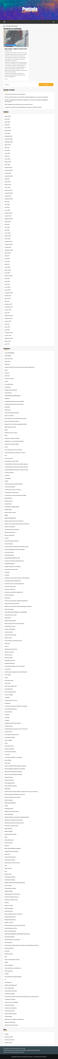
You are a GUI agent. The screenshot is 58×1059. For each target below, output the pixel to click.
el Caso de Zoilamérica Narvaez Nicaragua (15, 549)
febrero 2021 (8, 270)
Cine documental (9, 458)
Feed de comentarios (10, 1039)
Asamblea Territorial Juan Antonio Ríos (14, 404)
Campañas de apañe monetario (12, 438)
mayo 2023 (7, 204)
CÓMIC (6, 481)
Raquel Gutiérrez (9, 911)
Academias (7, 364)
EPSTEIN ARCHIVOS (10, 563)
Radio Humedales (9, 908)
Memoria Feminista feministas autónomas (15, 794)
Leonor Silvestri (8, 711)
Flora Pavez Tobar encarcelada (12, 603)
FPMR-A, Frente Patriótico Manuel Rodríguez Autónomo (18, 606)
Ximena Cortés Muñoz (10, 1022)
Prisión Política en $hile (10, 888)
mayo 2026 (7, 122)
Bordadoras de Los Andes (11, 432)
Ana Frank (7, 375)
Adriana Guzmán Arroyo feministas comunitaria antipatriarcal (19, 367)
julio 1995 (7, 324)
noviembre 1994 (9, 332)
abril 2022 (7, 230)
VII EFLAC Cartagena (10, 993)
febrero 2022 (8, 235)
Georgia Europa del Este (10, 620)
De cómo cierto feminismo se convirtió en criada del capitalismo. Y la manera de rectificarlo (26, 97)
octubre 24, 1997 (9, 50)
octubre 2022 (8, 216)
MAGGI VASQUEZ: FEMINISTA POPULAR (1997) (16, 49)
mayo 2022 (7, 227)
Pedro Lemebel (8, 868)
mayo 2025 (7, 153)
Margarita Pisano (9, 777)
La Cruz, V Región (9, 694)
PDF (6, 865)
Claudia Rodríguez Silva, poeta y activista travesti (16, 469)
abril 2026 (7, 124)
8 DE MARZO (8, 355)
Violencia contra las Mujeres (11, 1002)
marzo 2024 (7, 181)
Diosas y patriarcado (9, 535)
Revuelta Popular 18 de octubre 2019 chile (15, 925)
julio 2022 (7, 224)
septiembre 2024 (9, 176)
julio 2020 (7, 278)
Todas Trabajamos (9, 965)
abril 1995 (7, 329)
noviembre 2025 (9, 139)
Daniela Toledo (8, 509)
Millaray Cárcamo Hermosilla (12, 811)
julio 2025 (7, 147)
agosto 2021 (8, 253)
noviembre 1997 (9, 307)
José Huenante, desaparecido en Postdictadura (16, 672)
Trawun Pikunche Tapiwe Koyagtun (13, 976)
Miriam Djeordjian (9, 814)
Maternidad (7, 788)
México (6, 805)
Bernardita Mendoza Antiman (12, 421)
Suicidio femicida (9, 953)
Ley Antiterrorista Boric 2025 (12, 734)
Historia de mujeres (9, 652)
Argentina (7, 398)
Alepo (6, 370)
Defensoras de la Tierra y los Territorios (14, 521)
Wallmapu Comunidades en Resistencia (14, 1019)
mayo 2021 (7, 261)
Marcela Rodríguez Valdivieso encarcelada (15, 768)
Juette (6, 677)
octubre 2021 (8, 247)
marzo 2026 (7, 127)
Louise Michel (8, 760)
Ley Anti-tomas (8, 731)
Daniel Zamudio (8, 498)
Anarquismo (8, 387)
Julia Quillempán (9, 689)
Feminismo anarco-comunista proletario (14, 583)
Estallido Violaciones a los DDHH (12, 566)
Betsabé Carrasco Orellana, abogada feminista (16, 424)
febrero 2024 (8, 184)
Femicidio (7, 575)
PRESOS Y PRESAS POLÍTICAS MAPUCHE (15, 882)
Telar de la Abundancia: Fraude (12, 959)
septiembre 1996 (9, 315)
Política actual (8, 874)
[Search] (53, 22)
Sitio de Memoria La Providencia (12, 939)
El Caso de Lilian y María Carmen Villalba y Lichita (16, 546)
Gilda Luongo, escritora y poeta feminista (14, 623)
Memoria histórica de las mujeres (13, 797)
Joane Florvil (8, 669)
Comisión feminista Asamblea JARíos (14, 484)
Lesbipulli (7, 720)
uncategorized (8, 982)
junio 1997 (7, 312)
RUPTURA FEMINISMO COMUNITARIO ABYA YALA (17, 934)
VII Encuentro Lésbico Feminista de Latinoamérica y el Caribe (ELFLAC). (22, 996)
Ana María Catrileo (9, 378)
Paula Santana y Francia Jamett (12, 862)
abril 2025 (7, 156)
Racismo (7, 902)
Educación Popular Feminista (12, 541)
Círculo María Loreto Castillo (11, 461)
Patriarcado (7, 854)
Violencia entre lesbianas (11, 1008)
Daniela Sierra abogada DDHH (12, 506)
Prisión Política (8, 885)
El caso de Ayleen (9, 543)
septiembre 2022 (9, 218)
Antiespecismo (8, 392)
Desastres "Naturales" (10, 526)
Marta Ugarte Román (10, 783)
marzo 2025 (7, 159)
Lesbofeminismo (9, 726)
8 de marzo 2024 (9, 358)
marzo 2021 (7, 267)
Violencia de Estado (9, 1005)
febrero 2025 (8, 161)
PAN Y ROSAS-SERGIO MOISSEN (13, 848)
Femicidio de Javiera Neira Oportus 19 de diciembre (17, 578)
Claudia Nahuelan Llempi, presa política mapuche (16, 466)
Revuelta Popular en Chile (11, 928)
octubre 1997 (8, 309)
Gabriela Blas (8, 617)
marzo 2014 (7, 287)
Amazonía (7, 373)
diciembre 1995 (8, 318)
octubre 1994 (8, 335)
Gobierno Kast (8, 637)
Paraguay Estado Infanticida (11, 851)
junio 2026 (7, 119)
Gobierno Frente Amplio (10, 635)
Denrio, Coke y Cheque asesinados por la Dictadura (17, 523)
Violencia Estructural (10, 1010)
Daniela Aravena (9, 501)
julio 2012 (7, 301)
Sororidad (7, 951)
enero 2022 (7, 238)
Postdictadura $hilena (10, 877)
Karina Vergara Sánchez (10, 691)
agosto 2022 (8, 221)
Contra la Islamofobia (10, 486)
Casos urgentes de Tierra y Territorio (13, 449)
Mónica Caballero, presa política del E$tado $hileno (17, 817)
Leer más (6, 79)
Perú (6, 871)
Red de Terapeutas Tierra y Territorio (13, 914)
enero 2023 (7, 210)
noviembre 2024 (9, 170)
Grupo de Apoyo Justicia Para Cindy (13, 640)
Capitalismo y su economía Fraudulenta (14, 441)
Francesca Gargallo (9, 609)
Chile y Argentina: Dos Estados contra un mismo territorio (19, 104)
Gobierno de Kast (9, 632)
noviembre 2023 (9, 193)
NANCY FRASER (9, 831)
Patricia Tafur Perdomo (10, 857)
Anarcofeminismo (9, 384)
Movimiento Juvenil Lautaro (11, 825)
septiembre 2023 (9, 198)
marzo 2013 (7, 290)
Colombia (7, 475)
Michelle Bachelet (9, 808)
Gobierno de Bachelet (10, 629)
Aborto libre (8, 361)
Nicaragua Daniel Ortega (10, 834)
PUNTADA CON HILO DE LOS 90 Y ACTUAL (14, 1048)
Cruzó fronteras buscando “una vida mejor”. (15, 94)
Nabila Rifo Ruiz (8, 828)
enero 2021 (7, 272)
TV (5, 979)
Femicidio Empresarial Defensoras (13, 580)
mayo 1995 (7, 327)
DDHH (6, 515)
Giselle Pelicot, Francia (10, 626)
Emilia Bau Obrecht (9, 555)
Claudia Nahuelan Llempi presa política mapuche (16, 464)
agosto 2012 (8, 298)
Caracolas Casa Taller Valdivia (12, 444)
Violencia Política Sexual (10, 1013)
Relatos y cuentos (9, 922)
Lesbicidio (7, 717)
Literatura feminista (9, 748)
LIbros (6, 743)
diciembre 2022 (8, 213)
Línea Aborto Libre (9, 746)
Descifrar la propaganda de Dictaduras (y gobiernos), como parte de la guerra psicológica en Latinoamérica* (26, 100)
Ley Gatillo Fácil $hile (10, 737)
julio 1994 (7, 344)
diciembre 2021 (8, 241)
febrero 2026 (8, 130)
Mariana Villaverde (9, 780)
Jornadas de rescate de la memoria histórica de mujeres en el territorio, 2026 (23, 107)
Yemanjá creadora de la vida (11, 1025)
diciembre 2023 (8, 190)
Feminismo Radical (9, 595)
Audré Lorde (8, 410)
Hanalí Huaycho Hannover (11, 649)
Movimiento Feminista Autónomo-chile (14, 822)
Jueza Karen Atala (9, 680)
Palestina (7, 845)
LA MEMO (7, 697)
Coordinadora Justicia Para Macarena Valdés (15, 495)
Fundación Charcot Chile (10, 615)
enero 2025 (7, 164)
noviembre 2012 (9, 292)
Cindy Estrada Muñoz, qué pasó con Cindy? (15, 452)
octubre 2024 (8, 173)
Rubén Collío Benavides (10, 931)
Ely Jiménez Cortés (9, 552)
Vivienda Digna (8, 1016)
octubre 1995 (8, 321)
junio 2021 (7, 258)
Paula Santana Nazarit (10, 859)
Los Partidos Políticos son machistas (13, 757)
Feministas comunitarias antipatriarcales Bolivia (16, 600)
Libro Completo (8, 740)
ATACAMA (7, 407)
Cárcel (6, 447)
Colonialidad (8, 478)
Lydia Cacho (7, 763)
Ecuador (7, 538)
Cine (6, 455)
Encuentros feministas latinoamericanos (14, 560)
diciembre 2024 (8, 167)
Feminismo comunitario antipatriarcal (14, 592)
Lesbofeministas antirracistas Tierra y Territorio (16, 728)
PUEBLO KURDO (9, 891)
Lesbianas (7, 714)
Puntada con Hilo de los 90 (10, 45)
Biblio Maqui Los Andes (10, 427)
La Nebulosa (8, 703)
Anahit (6, 381)
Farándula (7, 572)
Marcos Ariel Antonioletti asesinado (13, 774)
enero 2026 (7, 133)
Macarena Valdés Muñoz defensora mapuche (15, 766)
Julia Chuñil (7, 683)
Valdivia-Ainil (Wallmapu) (11, 985)
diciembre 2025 (8, 136)
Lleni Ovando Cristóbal (10, 751)
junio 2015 (7, 284)
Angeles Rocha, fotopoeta (11, 390)
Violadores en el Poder (10, 999)
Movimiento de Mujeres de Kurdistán (14, 820)
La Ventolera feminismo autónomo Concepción (16, 706)
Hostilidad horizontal (10, 660)
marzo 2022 (7, 233)
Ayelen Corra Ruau (9, 415)
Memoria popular (9, 800)
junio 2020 (7, 281)
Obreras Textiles (8, 842)
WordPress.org (8, 1042)
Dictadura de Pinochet (10, 532)
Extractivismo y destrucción (11, 569)
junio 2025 (7, 150)
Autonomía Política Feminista (12, 412)
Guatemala (7, 643)
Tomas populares (9, 971)
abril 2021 (7, 264)
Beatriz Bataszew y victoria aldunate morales (15, 418)
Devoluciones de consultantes (12, 529)
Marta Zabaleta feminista (11, 785)
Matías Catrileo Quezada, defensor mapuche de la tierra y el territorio (21, 791)
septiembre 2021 (9, 250)
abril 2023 (7, 207)
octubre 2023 (8, 196)
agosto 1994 (8, 341)
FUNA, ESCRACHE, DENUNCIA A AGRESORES (16, 612)
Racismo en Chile (9, 905)
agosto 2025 (8, 144)
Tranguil (7, 973)
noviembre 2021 (9, 244)
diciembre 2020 (8, 275)
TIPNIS (6, 962)
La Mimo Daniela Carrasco (11, 700)
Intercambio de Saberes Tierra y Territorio (15, 666)
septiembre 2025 (9, 141)
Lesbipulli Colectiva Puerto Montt (13, 723)
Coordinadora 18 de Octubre (12, 492)
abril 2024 (7, 178)
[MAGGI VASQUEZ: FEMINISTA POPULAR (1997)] (16, 38)
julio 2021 (7, 255)
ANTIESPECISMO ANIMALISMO (12, 395)
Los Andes (7, 754)
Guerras (6, 646)
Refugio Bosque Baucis (10, 916)
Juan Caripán (8, 674)
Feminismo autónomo (10, 589)
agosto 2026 (8, 116)
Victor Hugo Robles (9, 988)
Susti (6, 956)
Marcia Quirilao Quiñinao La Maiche (13, 771)
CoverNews (36, 1056)
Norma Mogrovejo (9, 840)
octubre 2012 (8, 295)
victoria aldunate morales (11, 991)
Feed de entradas (9, 1036)
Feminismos (7, 597)
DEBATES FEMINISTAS (10, 518)
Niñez (6, 837)
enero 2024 (7, 187)
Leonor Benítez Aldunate (11, 709)
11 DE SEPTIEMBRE (9, 353)
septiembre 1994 (9, 338)
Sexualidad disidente (10, 936)
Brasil (6, 435)
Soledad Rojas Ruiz (9, 948)
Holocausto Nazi (9, 657)
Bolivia (6, 429)
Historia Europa (8, 654)
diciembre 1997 (8, 304)
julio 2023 (7, 201)
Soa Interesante (8, 942)
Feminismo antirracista (10, 586)
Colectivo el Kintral (9, 472)
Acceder (7, 1034)
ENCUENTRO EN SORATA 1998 (12, 558)
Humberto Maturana (10, 663)
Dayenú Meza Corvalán (10, 512)
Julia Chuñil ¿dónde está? (11, 686)
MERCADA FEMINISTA (10, 803)
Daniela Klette (8, 504)
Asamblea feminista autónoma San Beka (14, 401)
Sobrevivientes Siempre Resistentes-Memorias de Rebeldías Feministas (22, 945)
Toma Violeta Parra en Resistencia (13, 968)
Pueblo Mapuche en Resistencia (12, 894)
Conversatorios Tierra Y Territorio (13, 489)
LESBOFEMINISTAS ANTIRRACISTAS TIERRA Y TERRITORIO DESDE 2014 (22, 1050)
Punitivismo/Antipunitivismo (12, 897)
